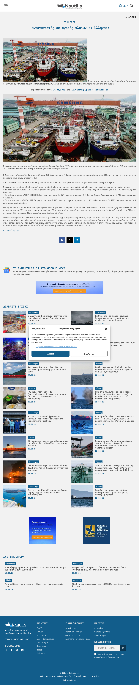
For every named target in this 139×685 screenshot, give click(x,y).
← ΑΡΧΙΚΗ (130, 17)
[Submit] (123, 648)
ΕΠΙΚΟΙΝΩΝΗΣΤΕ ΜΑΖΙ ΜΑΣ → (18, 639)
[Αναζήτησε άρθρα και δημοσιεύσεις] (131, 5)
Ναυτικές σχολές (73, 631)
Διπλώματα (70, 628)
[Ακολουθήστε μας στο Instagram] (6, 650)
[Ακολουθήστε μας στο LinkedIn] (22, 650)
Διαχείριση (80, 676)
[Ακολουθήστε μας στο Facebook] (11, 650)
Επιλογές (89, 353)
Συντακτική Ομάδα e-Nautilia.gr (90, 89)
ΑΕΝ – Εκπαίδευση (45, 638)
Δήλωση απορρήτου (65, 676)
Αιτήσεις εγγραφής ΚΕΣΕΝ (78, 638)
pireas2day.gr (11, 230)
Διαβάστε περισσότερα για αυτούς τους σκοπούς (56, 346)
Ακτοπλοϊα (42, 635)
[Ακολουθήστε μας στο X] (17, 650)
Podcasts (41, 653)
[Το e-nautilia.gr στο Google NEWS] (6, 270)
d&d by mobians (69, 680)
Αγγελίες (98, 628)
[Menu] (6, 6)
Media (39, 649)
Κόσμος (40, 631)
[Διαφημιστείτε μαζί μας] (69, 287)
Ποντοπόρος (42, 646)
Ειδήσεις (69, 22)
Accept (50, 353)
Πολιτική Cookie (47, 676)
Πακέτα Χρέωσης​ (102, 631)
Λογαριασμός (100, 635)
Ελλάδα (40, 628)
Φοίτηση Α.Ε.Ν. (73, 635)
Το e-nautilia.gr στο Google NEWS (39, 268)
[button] (106, 328)
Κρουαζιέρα (42, 642)
